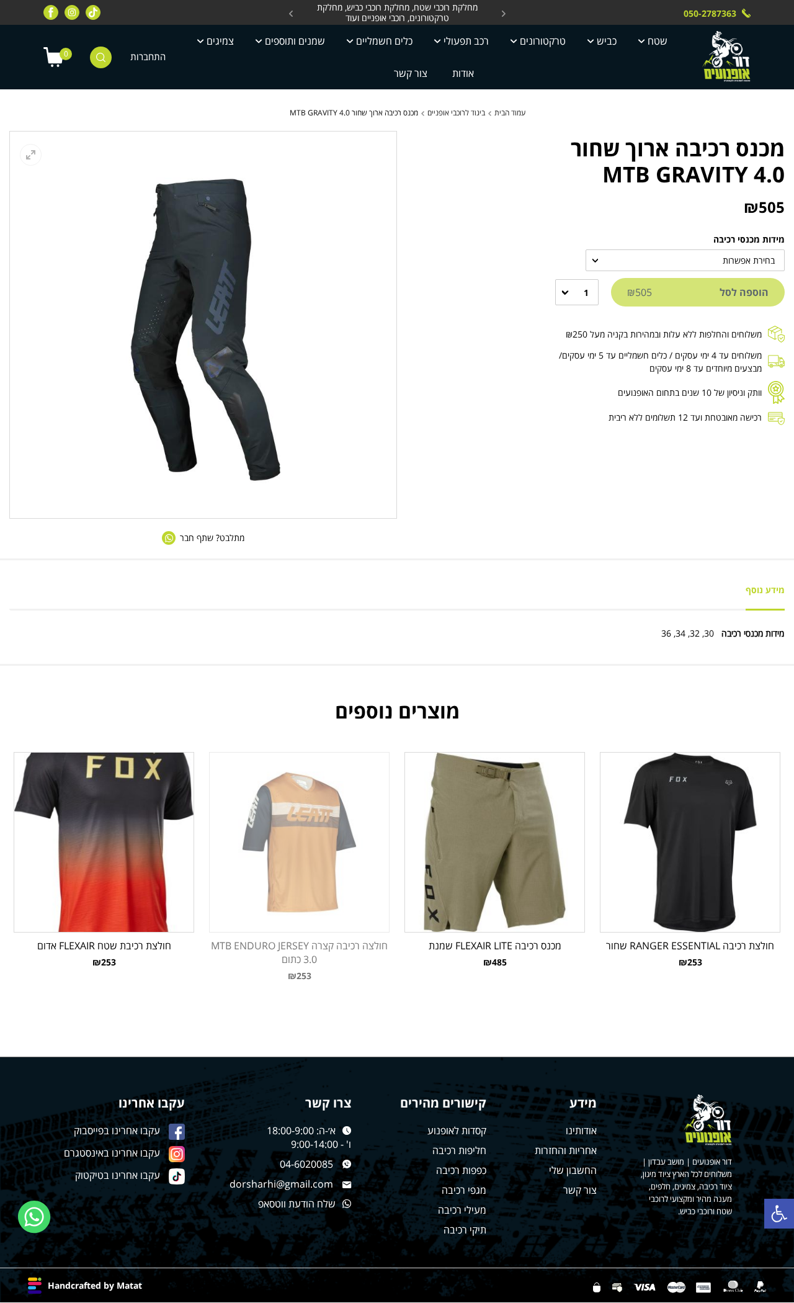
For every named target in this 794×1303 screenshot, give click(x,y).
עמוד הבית (509, 112)
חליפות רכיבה (459, 1150)
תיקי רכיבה (465, 1230)
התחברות (148, 57)
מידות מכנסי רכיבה (749, 239)
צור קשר (410, 73)
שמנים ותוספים (295, 41)
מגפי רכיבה (464, 1190)
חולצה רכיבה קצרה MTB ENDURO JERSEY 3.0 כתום (299, 952)
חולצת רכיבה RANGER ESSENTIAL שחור (690, 945)
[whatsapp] (34, 1217)
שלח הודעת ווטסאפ (297, 1204)
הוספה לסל (698, 292)
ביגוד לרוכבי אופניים (456, 112)
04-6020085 (306, 1164)
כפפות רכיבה (461, 1170)
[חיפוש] (101, 57)
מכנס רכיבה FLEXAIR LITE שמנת (495, 945)
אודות (463, 73)
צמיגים (220, 41)
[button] (779, 1214)
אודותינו (581, 1130)
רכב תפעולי (466, 41)
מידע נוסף (765, 590)
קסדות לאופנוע (456, 1130)
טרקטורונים (543, 41)
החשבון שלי (573, 1170)
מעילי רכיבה (462, 1210)
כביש (607, 41)
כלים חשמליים (384, 41)
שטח (657, 41)
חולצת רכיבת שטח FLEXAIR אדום (104, 945)
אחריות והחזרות (566, 1150)
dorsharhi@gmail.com (281, 1184)
